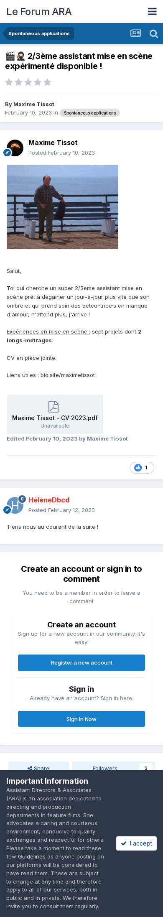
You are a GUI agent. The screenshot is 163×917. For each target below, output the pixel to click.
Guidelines (32, 856)
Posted (61, 152)
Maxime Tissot (33, 104)
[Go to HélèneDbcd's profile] (15, 505)
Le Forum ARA (38, 11)
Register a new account (81, 662)
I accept (139, 843)
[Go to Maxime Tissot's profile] (15, 148)
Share (40, 768)
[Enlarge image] (62, 206)
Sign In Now (81, 719)
